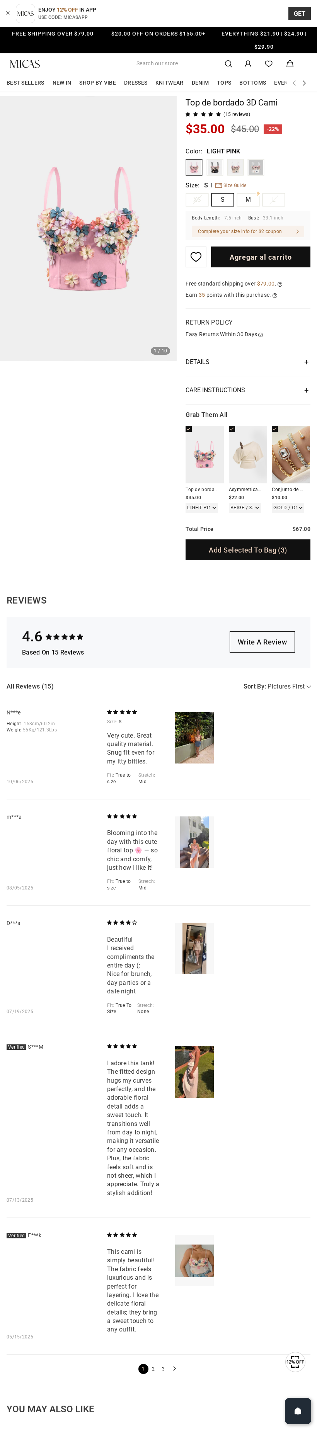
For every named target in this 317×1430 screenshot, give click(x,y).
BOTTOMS (252, 83)
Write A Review (262, 642)
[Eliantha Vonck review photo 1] (194, 1260)
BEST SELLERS (25, 83)
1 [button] (143, 1369)
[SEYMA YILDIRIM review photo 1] (194, 1072)
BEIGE (235, 167)
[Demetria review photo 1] (194, 948)
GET (300, 13)
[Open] (298, 1411)
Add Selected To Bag (248, 550)
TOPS (224, 83)
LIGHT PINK (194, 167)
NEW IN (62, 83)
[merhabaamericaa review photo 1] (194, 842)
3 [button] (163, 1369)
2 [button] (153, 1369)
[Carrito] (290, 63)
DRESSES (135, 83)
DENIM (200, 83)
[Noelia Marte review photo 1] (194, 737)
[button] (174, 1369)
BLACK (215, 167)
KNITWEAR (169, 83)
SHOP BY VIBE (97, 83)
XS (197, 199)
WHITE (256, 167)
